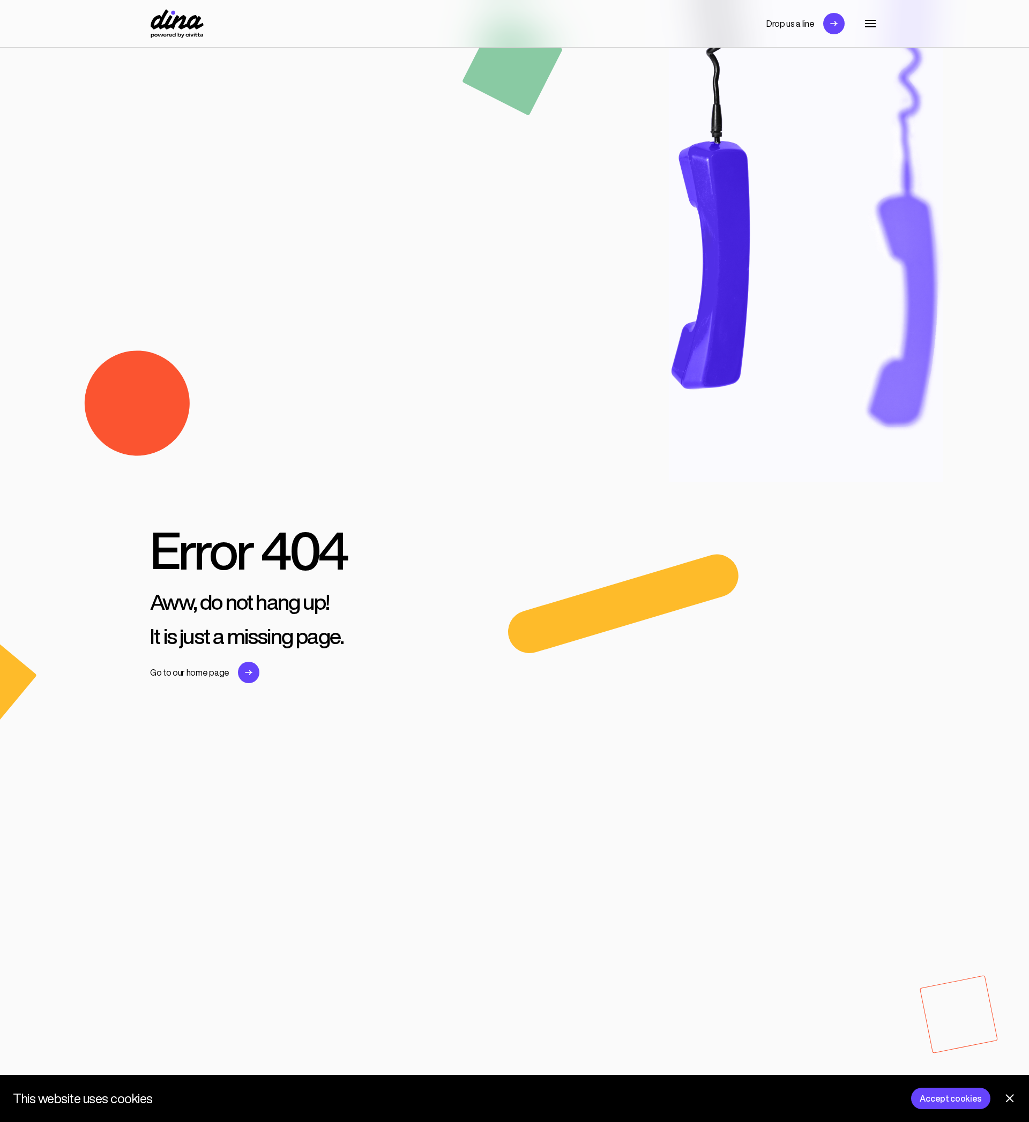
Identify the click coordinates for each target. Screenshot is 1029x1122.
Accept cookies (951, 1098)
